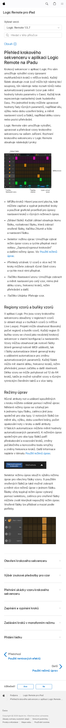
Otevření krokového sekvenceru (25, 561)
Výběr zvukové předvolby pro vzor (27, 575)
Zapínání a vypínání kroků (21, 608)
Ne (44, 686)
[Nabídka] (62, 4)
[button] (47, 4)
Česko (5, 710)
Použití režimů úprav (37, 453)
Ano (25, 686)
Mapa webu (26, 722)
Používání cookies (42, 722)
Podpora (14, 695)
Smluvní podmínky (40, 719)
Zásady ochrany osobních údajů (16, 719)
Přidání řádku (13, 637)
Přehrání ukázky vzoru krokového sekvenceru (26, 592)
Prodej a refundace (10, 722)
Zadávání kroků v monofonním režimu (29, 623)
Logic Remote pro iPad (19, 12)
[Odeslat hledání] (7, 35)
